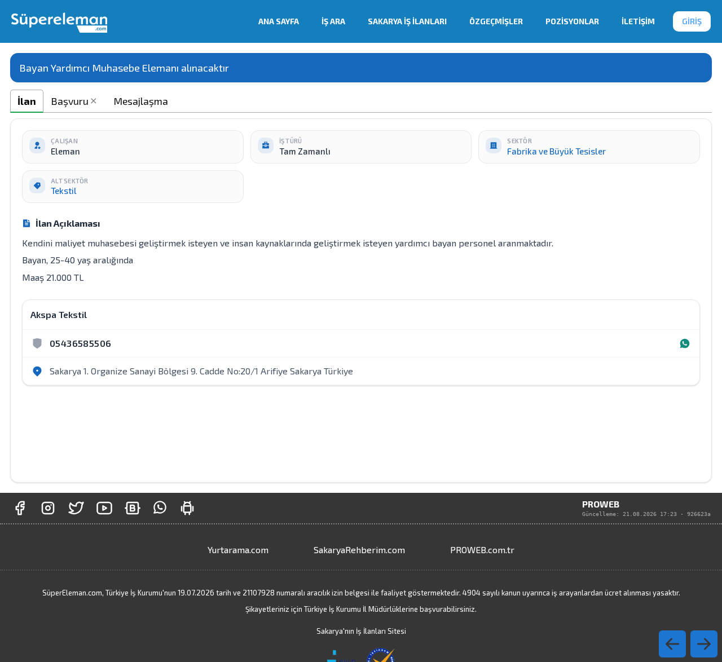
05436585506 (80, 343)
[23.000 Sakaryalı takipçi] (47, 508)
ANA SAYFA (278, 21)
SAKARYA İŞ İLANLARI (407, 21)
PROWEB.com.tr (482, 549)
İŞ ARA (333, 21)
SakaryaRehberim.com (359, 549)
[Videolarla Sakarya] (104, 508)
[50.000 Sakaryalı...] (19, 508)
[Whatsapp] (684, 343)
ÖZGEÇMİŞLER (496, 21)
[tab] (26, 101)
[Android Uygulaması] (187, 508)
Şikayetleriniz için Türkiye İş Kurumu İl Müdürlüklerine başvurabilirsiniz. (361, 609)
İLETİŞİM (638, 21)
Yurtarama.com (238, 549)
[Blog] (132, 508)
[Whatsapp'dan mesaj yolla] (160, 508)
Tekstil (64, 191)
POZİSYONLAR (572, 21)
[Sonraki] (672, 643)
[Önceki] (703, 643)
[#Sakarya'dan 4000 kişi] (76, 508)
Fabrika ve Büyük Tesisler (556, 151)
